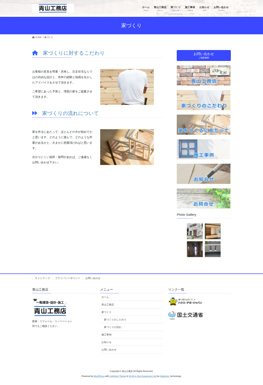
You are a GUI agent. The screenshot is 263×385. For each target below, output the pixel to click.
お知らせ (106, 342)
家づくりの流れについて (70, 113)
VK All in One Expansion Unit (142, 376)
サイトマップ (42, 278)
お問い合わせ (92, 278)
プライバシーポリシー (67, 278)
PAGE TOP (254, 370)
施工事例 (106, 334)
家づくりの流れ (112, 327)
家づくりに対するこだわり (74, 53)
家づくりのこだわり (115, 319)
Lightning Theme (117, 376)
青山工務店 (107, 304)
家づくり (106, 312)
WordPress (99, 376)
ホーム (105, 297)
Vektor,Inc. (165, 376)
